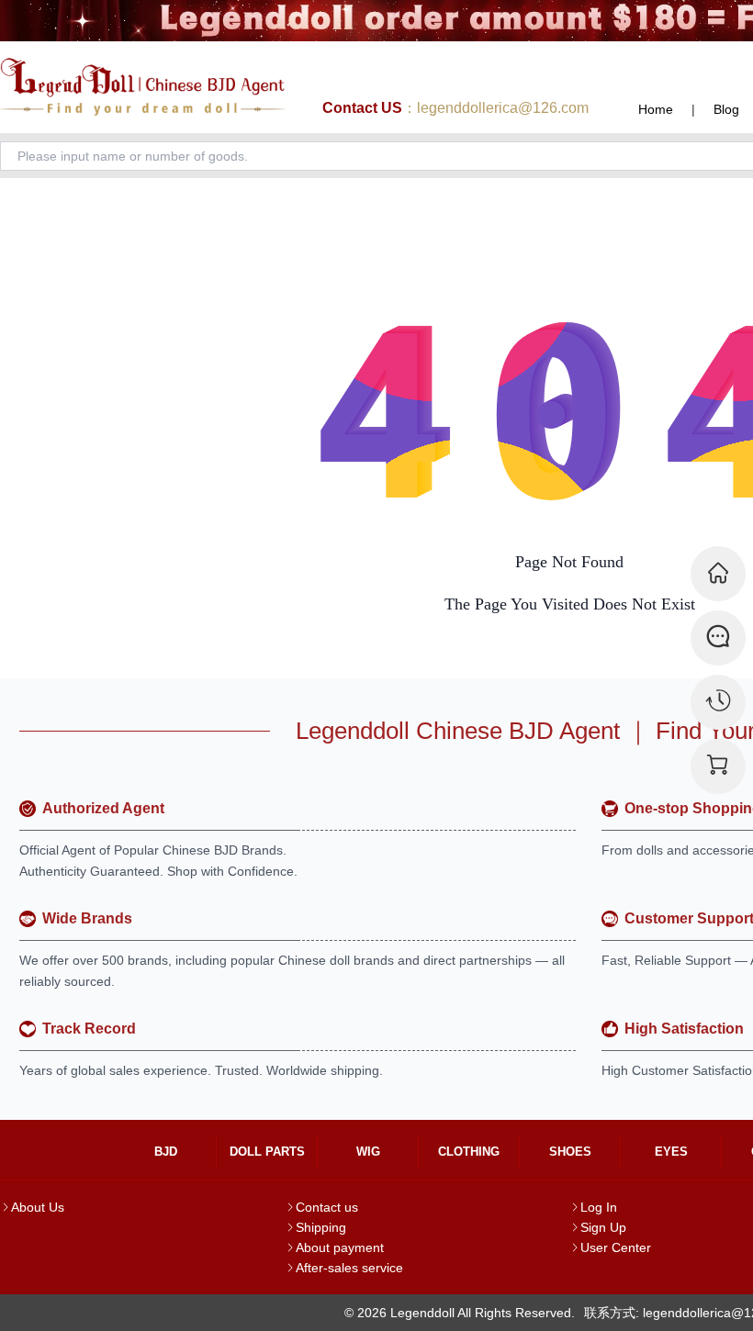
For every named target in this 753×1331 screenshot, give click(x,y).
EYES (671, 1151)
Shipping (321, 1227)
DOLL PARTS (267, 1151)
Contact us (327, 1207)
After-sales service (349, 1267)
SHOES (570, 1151)
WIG (368, 1151)
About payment (340, 1247)
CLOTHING (469, 1151)
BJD (165, 1151)
